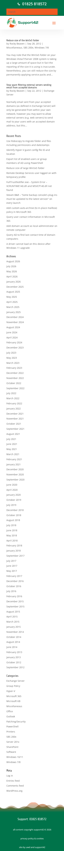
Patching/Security (16, 721)
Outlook (10, 716)
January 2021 (13, 464)
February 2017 (14, 576)
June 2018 (11, 530)
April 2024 (12, 337)
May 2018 (11, 535)
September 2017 (15, 555)
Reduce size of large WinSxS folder (25, 168)
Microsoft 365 (13, 696)
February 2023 (14, 367)
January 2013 (13, 657)
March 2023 (12, 362)
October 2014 (13, 637)
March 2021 (12, 454)
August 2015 (13, 611)
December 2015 (15, 601)
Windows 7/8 (42, 47)
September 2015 (15, 606)
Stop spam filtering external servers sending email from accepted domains (28, 86)
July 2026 (11, 266)
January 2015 (13, 626)
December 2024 (15, 317)
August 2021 (13, 433)
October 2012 (13, 662)
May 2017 (11, 570)
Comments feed (15, 785)
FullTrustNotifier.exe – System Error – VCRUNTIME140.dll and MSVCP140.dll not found (29, 186)
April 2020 (12, 489)
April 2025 (12, 301)
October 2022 (13, 383)
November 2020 (15, 474)
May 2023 (11, 357)
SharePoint (12, 746)
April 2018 (12, 540)
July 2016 (11, 591)
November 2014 (15, 631)
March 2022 (12, 398)
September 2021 (15, 428)
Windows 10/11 (14, 757)
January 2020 (13, 494)
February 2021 (14, 459)
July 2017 (11, 560)
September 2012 (15, 667)
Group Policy (13, 685)
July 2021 (11, 439)
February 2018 (14, 545)
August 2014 (13, 641)
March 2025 (12, 307)
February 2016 (14, 596)
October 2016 (13, 586)
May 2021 (11, 449)
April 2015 (12, 616)
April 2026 (12, 276)
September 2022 (15, 388)
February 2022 (14, 403)
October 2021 (13, 423)
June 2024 (11, 332)
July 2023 (11, 352)
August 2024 (13, 327)
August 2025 (13, 291)
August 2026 (13, 261)
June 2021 (11, 444)
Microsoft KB (13, 701)
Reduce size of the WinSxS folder (22, 40)
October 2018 (13, 515)
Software (11, 751)
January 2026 (13, 281)
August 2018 (13, 520)
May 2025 (11, 296)
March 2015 (12, 621)
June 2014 (11, 647)
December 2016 (15, 581)
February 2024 (14, 342)
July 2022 (11, 393)
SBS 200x (28, 47)
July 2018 (11, 525)
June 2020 (11, 484)
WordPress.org (14, 790)
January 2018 (13, 550)
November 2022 (15, 378)
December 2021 (15, 413)
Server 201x (12, 741)
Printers (10, 731)
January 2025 (13, 312)
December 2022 (15, 372)
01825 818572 (33, 3)
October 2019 (13, 499)
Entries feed (13, 780)
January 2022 (13, 408)
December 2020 (15, 469)
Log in (9, 775)
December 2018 (15, 510)
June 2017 (11, 565)
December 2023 (15, 347)
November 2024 (15, 322)
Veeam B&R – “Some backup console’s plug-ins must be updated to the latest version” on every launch (31, 198)
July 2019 (11, 505)
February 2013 (14, 652)
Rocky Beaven (17, 43)
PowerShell (12, 726)
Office (9, 711)
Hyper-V (10, 691)
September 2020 (15, 479)
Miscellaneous (14, 47)
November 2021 (15, 418)
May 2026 (11, 271)
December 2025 (15, 286)
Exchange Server (15, 680)
